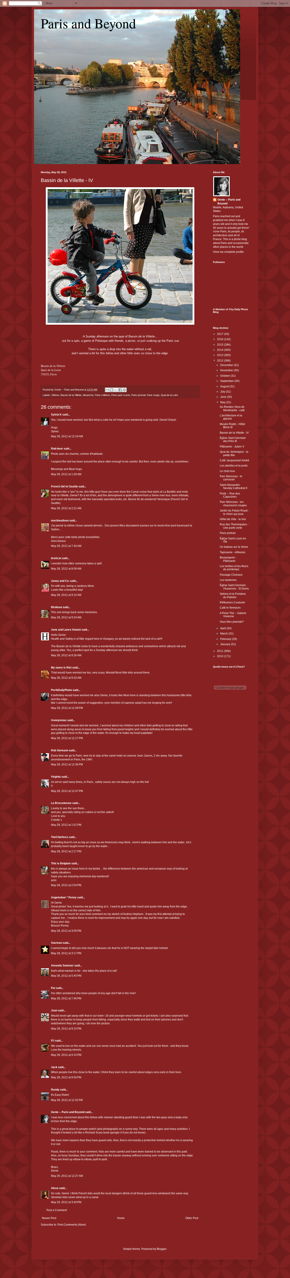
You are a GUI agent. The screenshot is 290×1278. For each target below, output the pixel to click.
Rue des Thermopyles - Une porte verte (234, 526)
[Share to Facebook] (120, 390)
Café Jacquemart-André (234, 460)
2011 (220, 651)
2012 (220, 360)
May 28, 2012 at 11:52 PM (67, 1100)
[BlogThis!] (111, 390)
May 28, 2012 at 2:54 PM (66, 885)
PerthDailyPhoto (61, 690)
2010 (220, 656)
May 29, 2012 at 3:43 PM (66, 1202)
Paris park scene (120, 395)
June (223, 396)
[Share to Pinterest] (124, 390)
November (227, 370)
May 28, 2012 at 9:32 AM (66, 677)
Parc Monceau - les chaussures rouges (233, 503)
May (223, 402)
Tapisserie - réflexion (232, 552)
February (226, 639)
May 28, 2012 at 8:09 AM (66, 568)
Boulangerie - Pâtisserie (228, 559)
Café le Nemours (230, 607)
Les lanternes (228, 580)
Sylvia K (56, 414)
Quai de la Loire (169, 395)
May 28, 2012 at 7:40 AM (66, 546)
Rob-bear (57, 448)
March (224, 633)
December (227, 365)
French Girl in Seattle (64, 486)
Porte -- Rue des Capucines (230, 495)
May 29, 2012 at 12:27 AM (67, 1175)
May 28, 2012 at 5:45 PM (66, 975)
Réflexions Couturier (232, 602)
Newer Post (49, 1218)
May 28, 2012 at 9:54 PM (66, 1077)
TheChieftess (59, 837)
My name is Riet (61, 667)
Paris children (102, 395)
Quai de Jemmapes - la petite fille (234, 453)
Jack (54, 1067)
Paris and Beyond (88, 23)
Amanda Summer (62, 965)
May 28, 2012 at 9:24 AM (66, 617)
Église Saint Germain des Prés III (233, 439)
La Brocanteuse (61, 803)
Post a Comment (56, 1210)
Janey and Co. (60, 580)
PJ (52, 1040)
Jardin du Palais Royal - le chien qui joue (234, 512)
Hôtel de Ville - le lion (233, 519)
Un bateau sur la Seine (234, 546)
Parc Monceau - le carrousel (231, 478)
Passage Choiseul (231, 574)
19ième (55, 395)
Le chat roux (227, 471)
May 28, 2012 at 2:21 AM (66, 508)
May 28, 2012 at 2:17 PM (66, 851)
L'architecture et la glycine (231, 417)
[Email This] (107, 390)
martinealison (60, 520)
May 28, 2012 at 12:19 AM (67, 436)
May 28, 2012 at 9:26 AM (66, 655)
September (227, 381)
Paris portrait (138, 395)
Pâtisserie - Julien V (232, 446)
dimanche (88, 395)
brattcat (56, 558)
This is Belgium (61, 863)
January (225, 644)
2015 (220, 344)
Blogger (161, 1249)
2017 (220, 334)
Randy (55, 1089)
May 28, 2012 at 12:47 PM (67, 791)
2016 (220, 339)
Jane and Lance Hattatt (66, 629)
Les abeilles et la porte (234, 465)
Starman (56, 942)
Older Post (191, 1218)
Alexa (54, 1188)
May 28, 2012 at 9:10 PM (66, 1028)
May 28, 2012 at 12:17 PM (67, 738)
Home (121, 1218)
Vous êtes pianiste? (232, 621)
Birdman (56, 607)
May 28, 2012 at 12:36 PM (67, 764)
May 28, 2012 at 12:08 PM (67, 708)
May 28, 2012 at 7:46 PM (66, 998)
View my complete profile (228, 251)
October (225, 375)
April (223, 628)
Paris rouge (153, 395)
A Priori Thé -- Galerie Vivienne (233, 615)
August (225, 386)
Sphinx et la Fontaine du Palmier (233, 595)
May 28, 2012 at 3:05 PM (66, 930)
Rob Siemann (59, 750)
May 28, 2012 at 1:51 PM (66, 824)
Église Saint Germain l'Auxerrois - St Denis (234, 587)
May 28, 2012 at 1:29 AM (66, 474)
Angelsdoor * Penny (64, 897)
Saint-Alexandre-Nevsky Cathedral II (233, 486)
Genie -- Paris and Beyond (68, 1112)
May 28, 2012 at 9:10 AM (66, 595)
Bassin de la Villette (71, 395)
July (223, 391)
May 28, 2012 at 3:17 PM (66, 953)
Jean (54, 1010)
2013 (220, 355)
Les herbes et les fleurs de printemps (234, 568)
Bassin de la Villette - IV (67, 180)
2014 (220, 349)
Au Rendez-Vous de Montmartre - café (232, 408)
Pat (53, 988)
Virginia (56, 776)
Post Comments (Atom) (72, 1224)
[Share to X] (116, 390)
